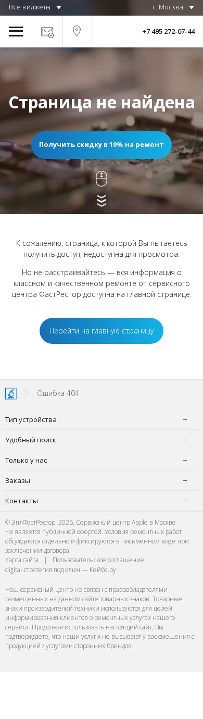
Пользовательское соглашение (98, 559)
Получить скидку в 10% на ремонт (101, 144)
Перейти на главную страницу (101, 331)
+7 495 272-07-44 (168, 31)
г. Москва (168, 6)
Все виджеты (29, 6)
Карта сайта (22, 559)
